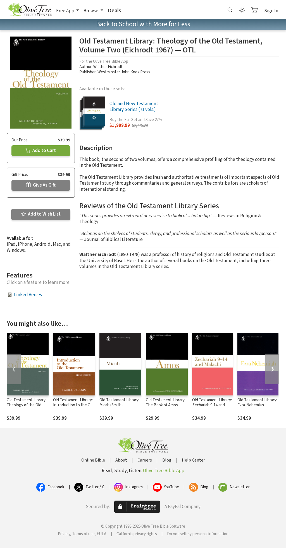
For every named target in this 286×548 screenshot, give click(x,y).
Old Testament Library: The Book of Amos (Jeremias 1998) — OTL (165, 405)
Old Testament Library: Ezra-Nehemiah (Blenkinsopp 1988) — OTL (257, 408)
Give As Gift (44, 185)
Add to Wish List (44, 214)
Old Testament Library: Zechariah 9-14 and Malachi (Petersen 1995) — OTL (212, 408)
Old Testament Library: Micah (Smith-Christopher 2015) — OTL (119, 408)
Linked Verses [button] (28, 294)
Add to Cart (44, 150)
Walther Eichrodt (108, 67)
